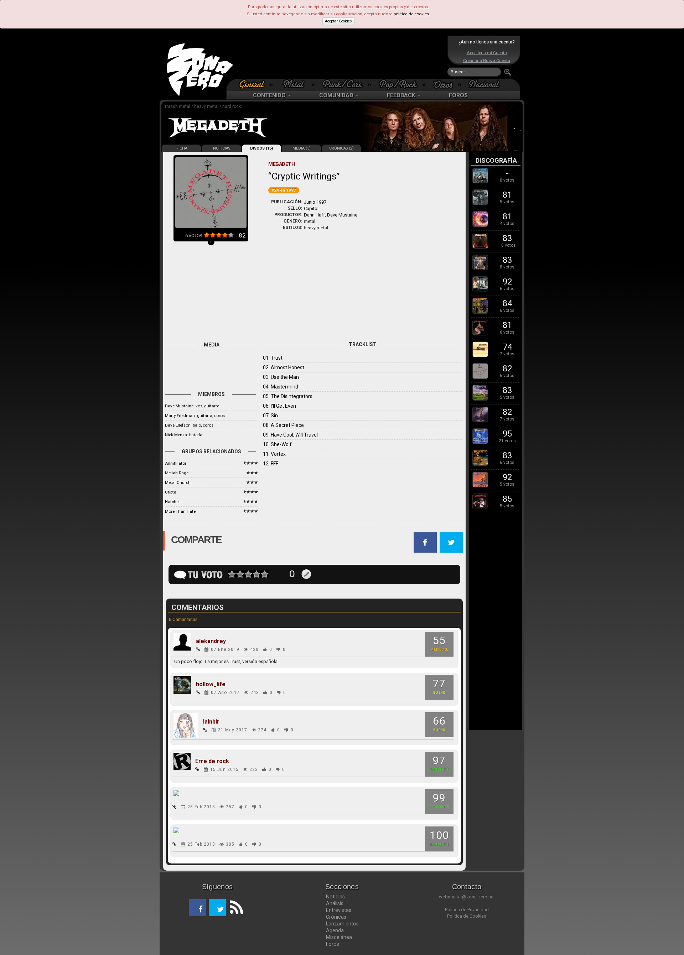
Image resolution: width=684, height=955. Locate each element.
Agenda (335, 930)
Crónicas (336, 917)
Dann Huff (314, 215)
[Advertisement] (340, 57)
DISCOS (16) (261, 148)
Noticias (335, 896)
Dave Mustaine (342, 215)
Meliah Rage (176, 472)
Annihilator (175, 463)
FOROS (458, 95)
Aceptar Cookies (338, 21)
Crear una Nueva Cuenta (486, 60)
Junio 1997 (315, 202)
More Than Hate (180, 511)
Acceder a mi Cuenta (487, 52)
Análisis (334, 903)
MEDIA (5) (301, 148)
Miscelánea (339, 937)
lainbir (211, 722)
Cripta (170, 492)
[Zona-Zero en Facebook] (197, 907)
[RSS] (234, 907)
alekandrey (211, 641)
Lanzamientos (342, 924)
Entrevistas (338, 910)
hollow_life (211, 684)
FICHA (181, 148)
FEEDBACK (402, 95)
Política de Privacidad (467, 909)
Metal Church (178, 482)
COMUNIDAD (337, 95)
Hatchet (172, 501)
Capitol (311, 208)
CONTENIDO (270, 95)
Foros (332, 944)
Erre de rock (212, 761)
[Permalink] (198, 649)
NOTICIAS (221, 148)
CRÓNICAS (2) (341, 148)
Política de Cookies (466, 916)
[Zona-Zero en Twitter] (217, 907)
